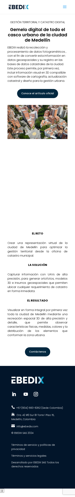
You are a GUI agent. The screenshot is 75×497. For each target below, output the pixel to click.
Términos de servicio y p (26, 445)
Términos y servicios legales (28, 456)
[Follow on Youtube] (25, 394)
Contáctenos (37, 351)
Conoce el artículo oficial (37, 93)
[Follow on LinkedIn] (14, 394)
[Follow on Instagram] (36, 394)
